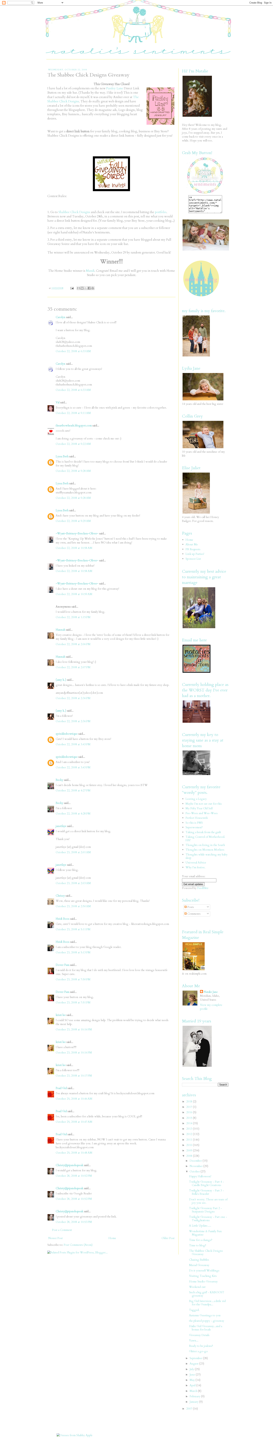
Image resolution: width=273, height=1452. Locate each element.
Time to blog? (197, 1245)
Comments (194, 914)
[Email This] (78, 288)
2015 (189, 1118)
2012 (189, 1134)
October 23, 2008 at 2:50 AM (73, 906)
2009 (189, 1150)
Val (57, 402)
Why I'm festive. (195, 867)
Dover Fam (62, 965)
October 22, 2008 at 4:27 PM (73, 790)
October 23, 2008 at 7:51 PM (73, 1002)
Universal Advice (196, 862)
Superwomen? (194, 827)
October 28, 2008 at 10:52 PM (74, 1176)
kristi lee (61, 1015)
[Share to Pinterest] (93, 288)
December (196, 1161)
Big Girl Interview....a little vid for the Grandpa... (207, 1302)
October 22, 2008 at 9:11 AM (73, 413)
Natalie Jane (211, 992)
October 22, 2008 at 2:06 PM (73, 644)
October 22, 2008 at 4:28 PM (73, 813)
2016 (189, 1112)
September (196, 1358)
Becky (59, 780)
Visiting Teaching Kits (203, 1276)
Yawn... (193, 1340)
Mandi (90, 271)
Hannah (60, 630)
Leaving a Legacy (196, 799)
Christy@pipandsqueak (69, 1165)
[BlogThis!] (82, 288)
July (192, 1369)
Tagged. (194, 1310)
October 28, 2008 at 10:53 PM (74, 1222)
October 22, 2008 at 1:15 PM (73, 617)
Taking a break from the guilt (203, 832)
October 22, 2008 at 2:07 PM (73, 667)
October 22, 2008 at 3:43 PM (73, 744)
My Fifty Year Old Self (199, 808)
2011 (189, 1140)
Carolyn (60, 317)
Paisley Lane (114, 88)
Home (112, 1238)
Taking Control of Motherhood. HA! (205, 838)
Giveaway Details (199, 1335)
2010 (189, 1145)
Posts (190, 907)
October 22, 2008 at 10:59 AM (74, 594)
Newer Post (55, 1238)
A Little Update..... (200, 1226)
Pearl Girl (61, 1088)
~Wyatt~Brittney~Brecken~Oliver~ (77, 533)
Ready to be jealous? (201, 1346)
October (195, 1171)
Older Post (168, 1238)
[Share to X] (85, 288)
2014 (189, 1123)
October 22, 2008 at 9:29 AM (73, 521)
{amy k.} (61, 680)
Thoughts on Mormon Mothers (205, 850)
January (194, 1402)
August (194, 1363)
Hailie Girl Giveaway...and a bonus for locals (205, 1327)
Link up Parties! (195, 554)
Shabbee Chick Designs (74, 212)
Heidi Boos (62, 919)
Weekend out (197, 1287)
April (193, 1385)
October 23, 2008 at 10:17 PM (74, 1076)
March (194, 1391)
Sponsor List (193, 559)
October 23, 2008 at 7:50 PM (73, 979)
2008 (189, 1156)
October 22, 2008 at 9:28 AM (73, 471)
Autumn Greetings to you (205, 1315)
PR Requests (193, 549)
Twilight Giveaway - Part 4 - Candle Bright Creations (206, 1183)
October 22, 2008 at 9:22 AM (73, 444)
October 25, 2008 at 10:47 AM (74, 1122)
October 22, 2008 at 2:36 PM (73, 698)
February (195, 1396)
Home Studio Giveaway (203, 1281)
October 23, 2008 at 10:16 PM (74, 1029)
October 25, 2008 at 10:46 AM (74, 1099)
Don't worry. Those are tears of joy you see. (208, 1201)
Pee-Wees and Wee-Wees (202, 813)
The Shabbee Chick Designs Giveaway (206, 1252)
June (193, 1374)
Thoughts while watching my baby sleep (207, 856)
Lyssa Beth (62, 456)
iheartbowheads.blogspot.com (74, 425)
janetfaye (61, 826)
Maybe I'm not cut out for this (204, 804)
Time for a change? (200, 1240)
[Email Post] (71, 288)
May (193, 1380)
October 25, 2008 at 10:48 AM (74, 1153)
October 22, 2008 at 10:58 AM (74, 548)
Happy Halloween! (200, 1176)
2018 (189, 1101)
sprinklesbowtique (67, 734)
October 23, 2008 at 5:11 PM (73, 929)
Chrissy (60, 896)
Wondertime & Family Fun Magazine (205, 1232)
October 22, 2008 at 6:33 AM (73, 351)
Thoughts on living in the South (205, 845)
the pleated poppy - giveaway (206, 1321)
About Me (192, 544)
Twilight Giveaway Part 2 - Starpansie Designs (205, 1209)
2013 (189, 1129)
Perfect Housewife (197, 818)
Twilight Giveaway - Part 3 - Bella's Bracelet (206, 1192)
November (196, 1166)
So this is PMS (194, 823)
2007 (189, 1408)
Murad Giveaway (199, 1265)
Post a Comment (62, 1230)
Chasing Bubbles (199, 1260)
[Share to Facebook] (89, 288)
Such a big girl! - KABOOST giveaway (206, 1294)
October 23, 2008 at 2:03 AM (73, 883)
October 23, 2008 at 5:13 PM (73, 952)
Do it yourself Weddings (204, 1270)
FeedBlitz (202, 888)
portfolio (160, 212)
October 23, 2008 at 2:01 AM (73, 852)
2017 (189, 1107)
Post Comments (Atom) (78, 1245)
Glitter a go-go (198, 1351)
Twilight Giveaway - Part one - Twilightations (208, 1218)
